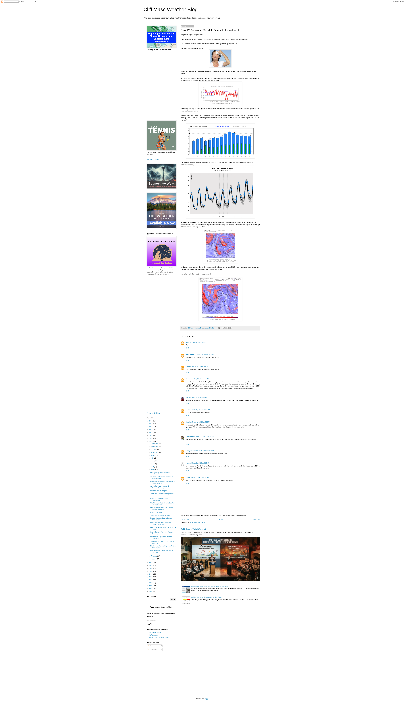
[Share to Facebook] (229, 328)
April (152, 467)
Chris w (188, 342)
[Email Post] (218, 328)
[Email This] (223, 328)
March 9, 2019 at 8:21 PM (200, 342)
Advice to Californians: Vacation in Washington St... (161, 477)
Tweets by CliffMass (153, 413)
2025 (151, 424)
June (152, 461)
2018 (151, 562)
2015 (151, 571)
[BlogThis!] (225, 328)
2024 (151, 426)
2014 (151, 574)
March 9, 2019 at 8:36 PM (205, 354)
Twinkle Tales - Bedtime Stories (158, 637)
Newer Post (185, 519)
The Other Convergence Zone (160, 515)
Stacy (188, 366)
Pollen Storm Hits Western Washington (159, 499)
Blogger (206, 699)
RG (187, 397)
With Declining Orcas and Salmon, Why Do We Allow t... (161, 508)
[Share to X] (227, 328)
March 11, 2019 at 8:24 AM (205, 451)
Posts (151, 646)
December (154, 443)
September (155, 452)
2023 (151, 429)
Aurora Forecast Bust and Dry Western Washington (160, 487)
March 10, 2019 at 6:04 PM (205, 436)
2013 (151, 577)
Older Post (256, 519)
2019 (151, 441)
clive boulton (190, 436)
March (153, 469)
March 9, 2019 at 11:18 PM (199, 366)
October (154, 449)
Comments (153, 649)
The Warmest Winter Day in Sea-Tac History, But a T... (162, 504)
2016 (151, 568)
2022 (151, 432)
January (154, 559)
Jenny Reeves (191, 451)
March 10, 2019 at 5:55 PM (201, 422)
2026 (151, 421)
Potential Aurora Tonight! (158, 491)
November (154, 446)
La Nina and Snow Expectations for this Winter (206, 597)
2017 (151, 565)
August (153, 455)
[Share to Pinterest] (231, 328)
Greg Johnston (191, 354)
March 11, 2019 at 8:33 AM (200, 477)
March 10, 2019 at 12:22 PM (200, 410)
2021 (151, 435)
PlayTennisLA (152, 635)
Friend (188, 379)
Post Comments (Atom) (197, 523)
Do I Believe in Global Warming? (193, 529)
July (152, 458)
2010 (151, 585)
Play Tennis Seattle (154, 632)
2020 (151, 438)
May (152, 464)
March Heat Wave (156, 512)
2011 (151, 583)
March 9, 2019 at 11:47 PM (200, 379)
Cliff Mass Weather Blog (170, 9)
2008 (151, 591)
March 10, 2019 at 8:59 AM (197, 397)
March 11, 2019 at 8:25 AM (200, 463)
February (154, 556)
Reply (187, 348)
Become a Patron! (153, 159)
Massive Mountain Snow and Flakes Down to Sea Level (209, 586)
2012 (151, 580)
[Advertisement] (161, 85)
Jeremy (188, 463)
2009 (151, 588)
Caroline (189, 422)
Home (221, 519)
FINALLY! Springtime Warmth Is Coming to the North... (160, 523)
